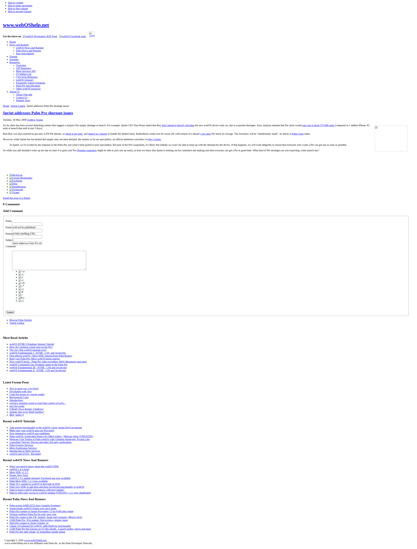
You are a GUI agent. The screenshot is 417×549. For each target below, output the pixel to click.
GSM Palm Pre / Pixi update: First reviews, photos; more (38, 520)
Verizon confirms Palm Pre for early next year (32, 514)
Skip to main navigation (20, 5)
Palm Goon (298, 133)
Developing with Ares (20, 391)
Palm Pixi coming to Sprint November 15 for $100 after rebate (41, 511)
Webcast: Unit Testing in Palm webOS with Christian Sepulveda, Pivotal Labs (49, 439)
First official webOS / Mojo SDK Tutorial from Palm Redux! (40, 355)
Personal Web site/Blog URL (21, 233)
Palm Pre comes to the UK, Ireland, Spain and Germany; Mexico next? (45, 517)
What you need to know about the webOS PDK (34, 466)
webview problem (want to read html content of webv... (37, 403)
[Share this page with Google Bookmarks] (20, 177)
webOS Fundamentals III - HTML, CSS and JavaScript (38, 367)
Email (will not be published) (20, 227)
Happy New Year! (18, 475)
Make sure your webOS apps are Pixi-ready (31, 430)
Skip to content (15, 2)
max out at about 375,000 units (318, 125)
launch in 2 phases (97, 133)
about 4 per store (74, 133)
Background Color (19, 397)
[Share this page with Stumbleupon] (17, 186)
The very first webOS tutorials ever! (27, 350)
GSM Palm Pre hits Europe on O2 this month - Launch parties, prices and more (50, 529)
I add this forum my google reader (27, 394)
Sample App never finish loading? (26, 412)
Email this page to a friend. (16, 198)
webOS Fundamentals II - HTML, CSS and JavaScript (37, 370)
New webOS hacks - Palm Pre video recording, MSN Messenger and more (48, 361)
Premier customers (87, 150)
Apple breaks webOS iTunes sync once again (32, 508)
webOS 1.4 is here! (19, 469)
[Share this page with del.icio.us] (15, 175)
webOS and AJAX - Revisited (25, 454)
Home (6, 106)
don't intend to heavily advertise (178, 125)
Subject (9, 240)
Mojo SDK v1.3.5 (18, 472)
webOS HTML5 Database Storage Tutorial (31, 344)
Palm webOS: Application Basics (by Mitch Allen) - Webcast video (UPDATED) (51, 436)
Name (9, 221)
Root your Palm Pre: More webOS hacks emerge (34, 358)
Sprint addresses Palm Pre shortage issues (38, 113)
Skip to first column (18, 8)
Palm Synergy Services (21, 445)
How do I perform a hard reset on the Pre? (31, 347)
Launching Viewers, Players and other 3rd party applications (40, 442)
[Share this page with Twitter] (14, 192)
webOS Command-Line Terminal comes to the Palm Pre (38, 364)
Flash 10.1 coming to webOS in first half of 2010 (34, 484)
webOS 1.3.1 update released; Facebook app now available (39, 478)
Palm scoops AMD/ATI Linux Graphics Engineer (34, 505)
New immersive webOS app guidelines (29, 433)
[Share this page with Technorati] (16, 189)
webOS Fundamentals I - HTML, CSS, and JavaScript (37, 353)
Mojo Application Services (23, 448)
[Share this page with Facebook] (15, 180)
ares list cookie (17, 406)
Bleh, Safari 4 (16, 414)
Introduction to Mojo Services (24, 451)
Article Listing (17, 106)
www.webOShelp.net (35, 540)
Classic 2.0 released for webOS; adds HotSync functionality (40, 526)
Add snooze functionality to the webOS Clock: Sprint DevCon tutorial (45, 427)
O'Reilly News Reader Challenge (26, 409)
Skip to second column (19, 11)
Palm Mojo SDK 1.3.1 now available (28, 481)
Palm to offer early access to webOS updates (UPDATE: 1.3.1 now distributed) (50, 492)
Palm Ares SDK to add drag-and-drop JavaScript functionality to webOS (46, 487)
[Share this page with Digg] (13, 183)
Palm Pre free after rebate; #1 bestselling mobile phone (37, 531)
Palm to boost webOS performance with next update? (36, 489)
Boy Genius (154, 139)
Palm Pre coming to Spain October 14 (28, 523)
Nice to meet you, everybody (24, 388)
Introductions (16, 400)
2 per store (205, 133)
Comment (11, 246)
